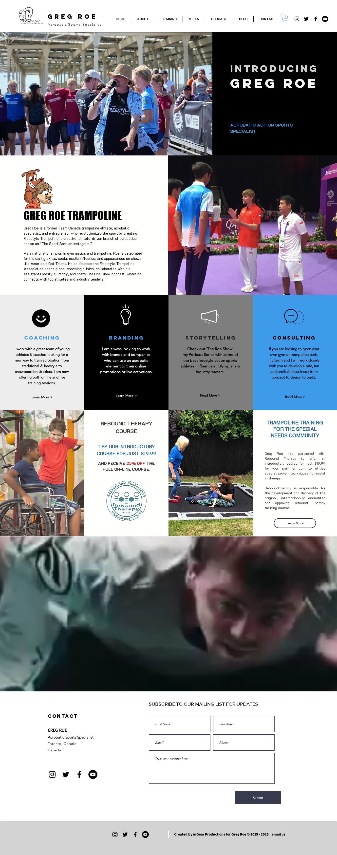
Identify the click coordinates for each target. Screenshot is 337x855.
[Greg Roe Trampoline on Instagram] (297, 19)
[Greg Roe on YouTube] (325, 19)
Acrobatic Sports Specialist (74, 24)
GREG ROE (73, 16)
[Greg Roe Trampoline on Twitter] (306, 19)
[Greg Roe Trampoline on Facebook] (316, 19)
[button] (285, 18)
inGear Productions (209, 834)
